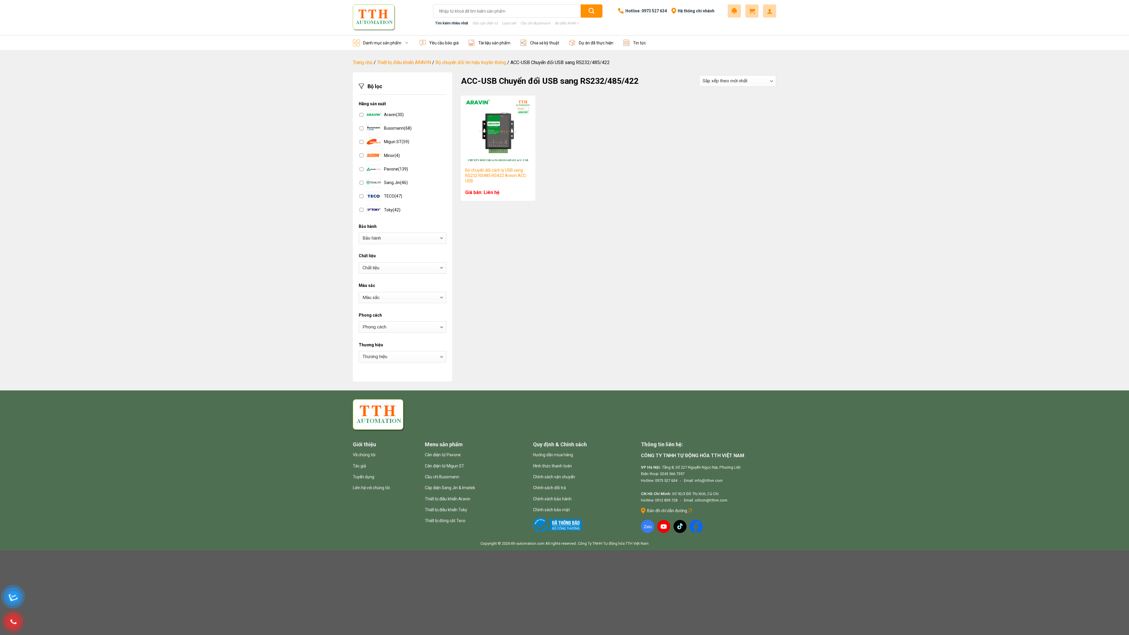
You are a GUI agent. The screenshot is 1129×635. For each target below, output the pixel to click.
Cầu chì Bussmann (535, 23)
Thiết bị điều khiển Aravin (447, 499)
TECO (393, 196)
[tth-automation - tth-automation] (388, 17)
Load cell (509, 23)
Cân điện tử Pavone (443, 454)
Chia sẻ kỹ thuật (544, 43)
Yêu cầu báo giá (444, 43)
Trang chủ (363, 62)
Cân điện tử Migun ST (444, 466)
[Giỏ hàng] (752, 11)
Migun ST (396, 141)
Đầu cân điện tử (484, 23)
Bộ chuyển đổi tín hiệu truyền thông (470, 62)
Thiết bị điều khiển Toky (446, 509)
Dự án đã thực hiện (596, 43)
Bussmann (398, 128)
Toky (392, 210)
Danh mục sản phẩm (382, 43)
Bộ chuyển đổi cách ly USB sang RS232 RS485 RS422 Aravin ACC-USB (496, 175)
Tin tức (639, 43)
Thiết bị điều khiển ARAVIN (404, 62)
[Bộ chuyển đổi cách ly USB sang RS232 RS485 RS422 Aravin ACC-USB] (498, 131)
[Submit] (591, 11)
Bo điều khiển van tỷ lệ (572, 23)
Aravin (394, 114)
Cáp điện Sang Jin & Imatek (450, 487)
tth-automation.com (528, 543)
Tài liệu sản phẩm (494, 43)
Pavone (396, 169)
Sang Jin (396, 182)
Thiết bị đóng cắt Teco (445, 520)
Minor (392, 155)
